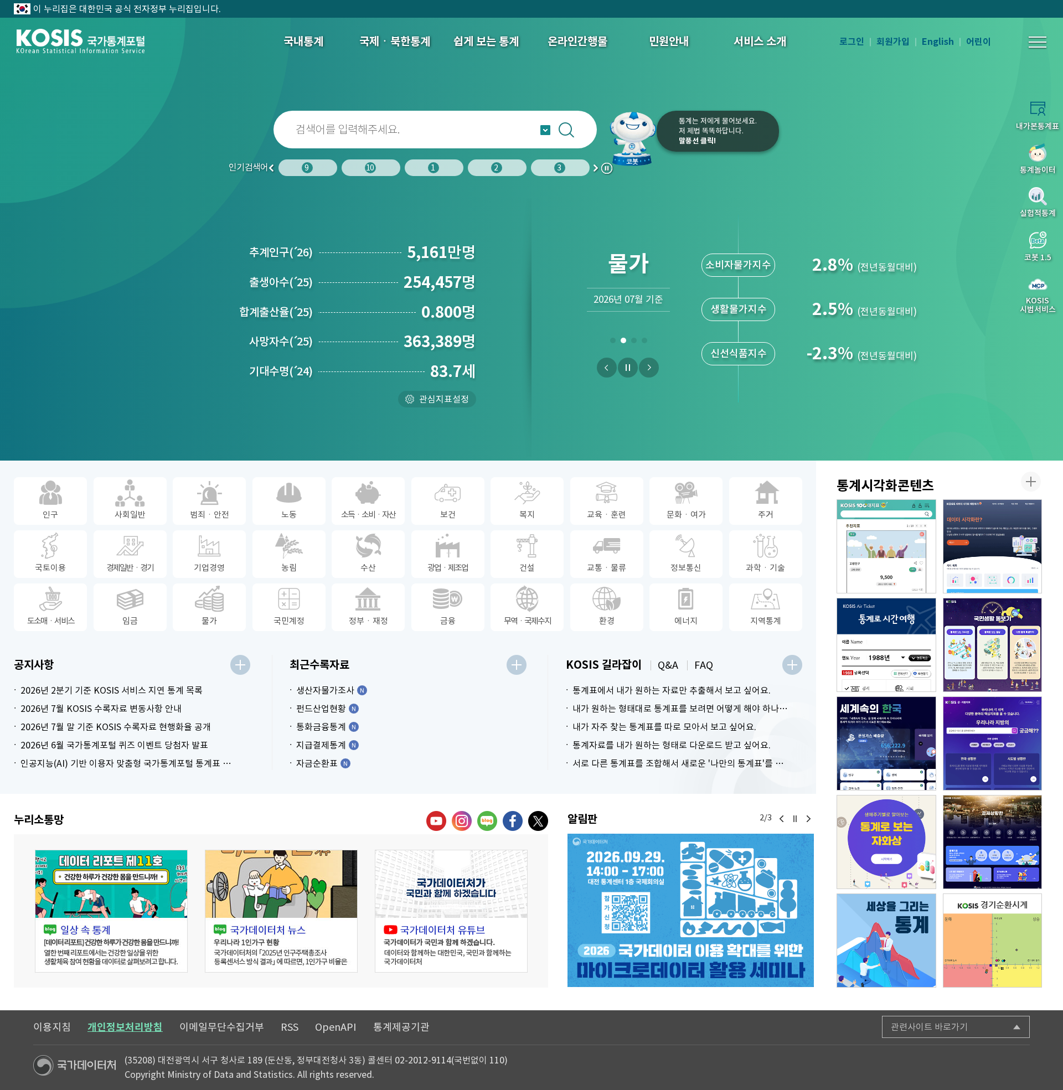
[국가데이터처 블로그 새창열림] (487, 821)
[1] (612, 342)
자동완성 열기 (545, 130)
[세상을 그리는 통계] (886, 940)
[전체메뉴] (1037, 42)
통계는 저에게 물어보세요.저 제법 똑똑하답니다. (718, 131)
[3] (633, 342)
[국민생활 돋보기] (992, 644)
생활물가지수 (738, 309)
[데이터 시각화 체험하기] (992, 546)
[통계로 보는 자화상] (886, 841)
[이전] (607, 368)
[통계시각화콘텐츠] (1031, 482)
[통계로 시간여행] (886, 644)
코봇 (632, 138)
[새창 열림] (111, 911)
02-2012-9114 (423, 1060)
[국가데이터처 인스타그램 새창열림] (462, 821)
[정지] (628, 368)
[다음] (649, 368)
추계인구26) (281, 252)
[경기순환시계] (992, 940)
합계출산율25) (276, 312)
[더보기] (240, 665)
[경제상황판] (992, 841)
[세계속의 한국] (886, 743)
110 (496, 1060)
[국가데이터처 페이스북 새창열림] (513, 821)
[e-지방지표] (992, 743)
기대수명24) (281, 371)
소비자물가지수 (738, 265)
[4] (644, 342)
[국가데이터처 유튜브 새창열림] (436, 821)
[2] (623, 342)
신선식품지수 (738, 353)
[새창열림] (690, 910)
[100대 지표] (886, 546)
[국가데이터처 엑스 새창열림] (538, 821)
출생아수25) (281, 282)
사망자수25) (281, 341)
